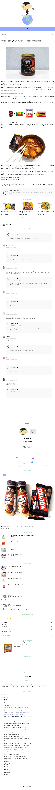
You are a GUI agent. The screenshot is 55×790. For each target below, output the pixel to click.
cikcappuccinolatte (7, 595)
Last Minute (6, 600)
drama (22, 684)
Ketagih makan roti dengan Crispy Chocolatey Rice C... (17, 716)
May (5, 767)
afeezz (5, 628)
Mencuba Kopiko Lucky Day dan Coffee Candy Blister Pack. (17, 526)
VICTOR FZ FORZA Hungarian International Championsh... (18, 743)
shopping (33, 686)
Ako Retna (9, 224)
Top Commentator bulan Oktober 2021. (13, 721)
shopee (27, 686)
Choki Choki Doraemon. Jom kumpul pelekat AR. (16, 709)
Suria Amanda (9, 245)
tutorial (38, 686)
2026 (4, 694)
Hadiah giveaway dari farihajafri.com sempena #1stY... (17, 712)
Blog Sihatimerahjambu (9, 608)
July (5, 764)
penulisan (12, 686)
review (22, 686)
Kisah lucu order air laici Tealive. (14, 548)
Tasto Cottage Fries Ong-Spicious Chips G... (23, 644)
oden (14, 177)
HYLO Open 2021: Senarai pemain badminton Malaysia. (17, 750)
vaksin (43, 686)
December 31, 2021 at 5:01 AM (16, 391)
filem (28, 684)
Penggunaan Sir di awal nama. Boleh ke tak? (15, 756)
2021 (4, 702)
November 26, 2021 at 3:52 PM (11, 314)
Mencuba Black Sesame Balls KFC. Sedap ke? (15, 741)
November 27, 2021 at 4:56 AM (16, 325)
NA (4, 633)
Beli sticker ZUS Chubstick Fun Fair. (15, 584)
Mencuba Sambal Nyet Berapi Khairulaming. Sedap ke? (17, 730)
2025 (4, 696)
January (6, 772)
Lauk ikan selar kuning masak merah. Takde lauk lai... (17, 723)
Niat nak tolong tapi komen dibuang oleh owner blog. (17, 727)
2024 (4, 697)
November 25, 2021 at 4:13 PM (11, 226)
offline (6, 37)
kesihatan (40, 684)
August (6, 763)
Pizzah (8, 267)
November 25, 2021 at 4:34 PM (11, 247)
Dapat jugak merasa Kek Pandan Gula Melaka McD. (16, 745)
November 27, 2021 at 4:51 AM (16, 280)
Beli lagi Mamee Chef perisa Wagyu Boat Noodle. (9, 212)
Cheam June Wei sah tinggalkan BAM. (13, 734)
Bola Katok (17, 190)
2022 (4, 700)
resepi (17, 686)
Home (2, 37)
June (5, 766)
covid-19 (17, 684)
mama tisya (9, 291)
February (6, 771)
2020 (4, 774)
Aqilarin (5, 626)
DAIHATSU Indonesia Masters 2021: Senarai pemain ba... (17, 729)
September (7, 761)
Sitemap (27, 778)
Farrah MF (9, 336)
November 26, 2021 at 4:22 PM (11, 338)
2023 (4, 699)
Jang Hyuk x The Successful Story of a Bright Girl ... (17, 747)
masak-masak (9, 177)
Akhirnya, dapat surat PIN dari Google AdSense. (15, 758)
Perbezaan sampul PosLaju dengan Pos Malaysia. (16, 707)
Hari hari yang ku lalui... (9, 599)
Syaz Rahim (6, 618)
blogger (11, 684)
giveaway (33, 684)
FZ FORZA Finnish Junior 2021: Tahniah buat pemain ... (17, 752)
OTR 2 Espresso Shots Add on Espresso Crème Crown (16, 609)
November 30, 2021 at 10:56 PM (12, 359)
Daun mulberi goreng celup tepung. (45, 212)
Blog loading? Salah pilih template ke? (13, 710)
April (5, 769)
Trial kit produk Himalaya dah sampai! (13, 732)
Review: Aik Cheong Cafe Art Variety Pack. (14, 718)
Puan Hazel (7, 635)
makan (51, 684)
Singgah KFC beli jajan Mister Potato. (15, 541)
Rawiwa (5, 620)
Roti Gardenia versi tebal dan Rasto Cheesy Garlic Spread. (20, 535)
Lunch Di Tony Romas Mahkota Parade (12, 605)
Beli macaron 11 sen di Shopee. (11, 725)
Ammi (7, 357)
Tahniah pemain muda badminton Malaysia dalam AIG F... (18, 719)
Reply (7, 231)
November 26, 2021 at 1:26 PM (11, 293)
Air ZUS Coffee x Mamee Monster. (15, 554)
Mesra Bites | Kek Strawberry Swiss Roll (12, 596)
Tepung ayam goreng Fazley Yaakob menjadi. (27, 212)
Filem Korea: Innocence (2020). (11, 754)
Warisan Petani (10, 379)
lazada (46, 684)
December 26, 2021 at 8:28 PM (11, 380)
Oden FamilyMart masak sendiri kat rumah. (14, 714)
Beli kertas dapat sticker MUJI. (14, 578)
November (6, 705)
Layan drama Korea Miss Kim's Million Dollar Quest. (16, 738)
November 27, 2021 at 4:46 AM (16, 235)
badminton (4, 684)
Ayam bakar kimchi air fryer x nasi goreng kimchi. (16, 740)
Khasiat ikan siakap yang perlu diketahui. (14, 736)
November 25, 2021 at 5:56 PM (11, 268)
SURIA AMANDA (6, 604)
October (6, 759)
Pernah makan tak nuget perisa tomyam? (14, 749)
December (6, 704)
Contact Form (26, 447)
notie (5, 624)
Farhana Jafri (9, 313)
